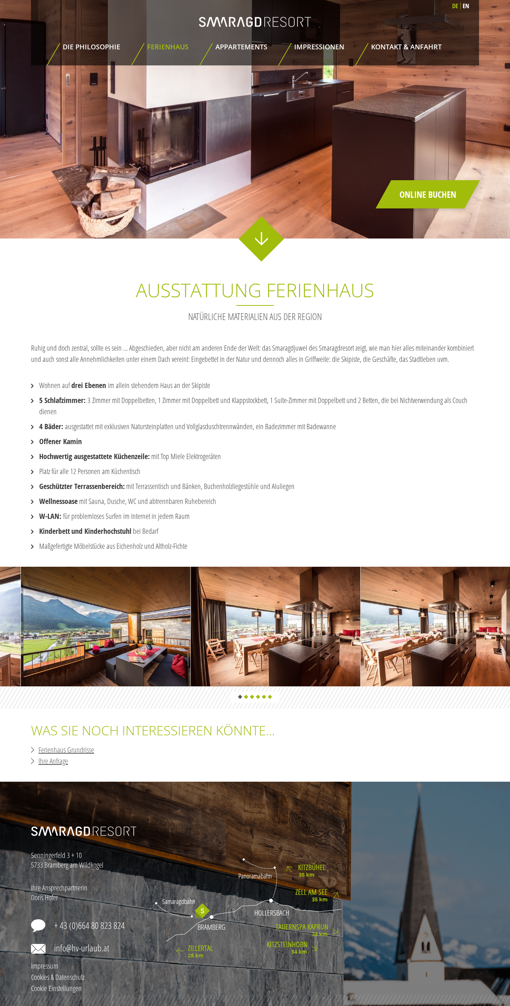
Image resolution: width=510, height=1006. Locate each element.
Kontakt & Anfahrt (406, 46)
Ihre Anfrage (53, 761)
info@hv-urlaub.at (81, 947)
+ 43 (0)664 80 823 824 (89, 925)
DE (455, 5)
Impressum (44, 966)
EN (466, 5)
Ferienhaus (168, 46)
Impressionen (319, 46)
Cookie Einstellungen (56, 988)
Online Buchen (427, 194)
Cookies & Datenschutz (57, 977)
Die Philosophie (91, 46)
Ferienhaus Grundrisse (66, 750)
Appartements (241, 46)
